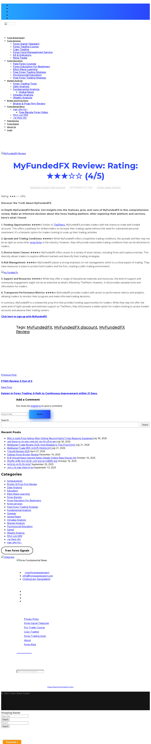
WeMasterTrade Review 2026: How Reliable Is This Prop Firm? (41, 444)
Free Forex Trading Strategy (22, 507)
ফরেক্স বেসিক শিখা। (14, 542)
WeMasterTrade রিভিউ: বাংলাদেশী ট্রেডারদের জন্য (29, 448)
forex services (14, 503)
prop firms (36, 242)
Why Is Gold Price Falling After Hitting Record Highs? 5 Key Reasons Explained (49, 438)
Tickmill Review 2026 (18, 451)
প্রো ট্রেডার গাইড (14, 539)
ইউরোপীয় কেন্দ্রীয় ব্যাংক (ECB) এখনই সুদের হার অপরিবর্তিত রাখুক (32, 461)
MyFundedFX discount (75, 327)
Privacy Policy (31, 619)
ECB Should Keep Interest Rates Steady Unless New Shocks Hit (41, 457)
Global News (14, 516)
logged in (36, 405)
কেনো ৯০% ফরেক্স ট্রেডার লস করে (20, 467)
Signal (10, 529)
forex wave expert (109, 187)
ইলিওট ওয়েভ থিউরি (14, 536)
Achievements (14, 481)
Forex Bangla (14, 497)
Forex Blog (30, 644)
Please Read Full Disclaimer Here (60, 687)
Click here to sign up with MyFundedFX (24, 316)
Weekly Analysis (16, 533)
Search (5, 420)
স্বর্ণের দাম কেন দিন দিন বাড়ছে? (19, 464)
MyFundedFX (39, 327)
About (27, 640)
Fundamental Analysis (19, 510)
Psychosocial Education (20, 526)
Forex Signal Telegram (36, 623)
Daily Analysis (14, 487)
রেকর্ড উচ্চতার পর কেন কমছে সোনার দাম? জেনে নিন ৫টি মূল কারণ (31, 441)
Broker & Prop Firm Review (47, 187)
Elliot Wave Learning (18, 494)
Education (12, 490)
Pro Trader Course (34, 627)
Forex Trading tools (35, 636)
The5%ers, (59, 224)
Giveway (11, 513)
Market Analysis (16, 523)
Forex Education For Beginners (24, 500)
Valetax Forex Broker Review (23, 454)
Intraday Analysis (16, 520)
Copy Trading (31, 631)
